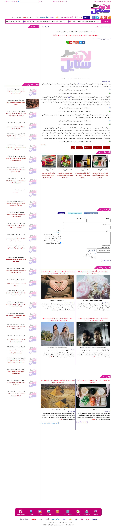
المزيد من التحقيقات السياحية (49, 423)
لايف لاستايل (99, 26)
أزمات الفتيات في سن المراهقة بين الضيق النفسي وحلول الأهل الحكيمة (52, 21)
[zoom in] (43, 26)
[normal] (45, 26)
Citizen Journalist (68, 514)
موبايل (31, 514)
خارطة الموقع (87, 514)
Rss (58, 514)
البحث (40, 1)
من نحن (78, 514)
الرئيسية (107, 26)
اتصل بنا (40, 514)
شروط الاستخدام (57, 232)
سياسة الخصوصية (21, 514)
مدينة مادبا (81, 84)
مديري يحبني (16, 192)
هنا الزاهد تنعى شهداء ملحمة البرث (15, 248)
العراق (69, 97)
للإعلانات (49, 514)
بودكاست (96, 514)
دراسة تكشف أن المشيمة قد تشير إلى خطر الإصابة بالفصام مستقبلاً (84, 175)
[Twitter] (75, 214)
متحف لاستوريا (97, 147)
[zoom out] (48, 26)
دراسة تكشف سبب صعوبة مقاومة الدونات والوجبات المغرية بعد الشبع (102, 175)
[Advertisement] (48, 9)
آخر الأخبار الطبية (82, 422)
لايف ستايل (14, 1)
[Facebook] (91, 214)
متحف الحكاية (88, 147)
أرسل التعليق (105, 260)
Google (7, 1)
